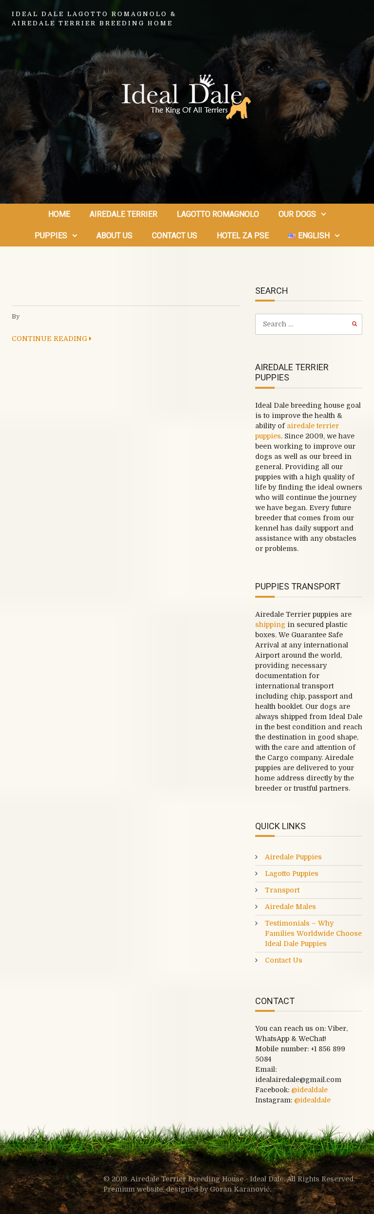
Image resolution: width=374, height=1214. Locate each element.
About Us (114, 235)
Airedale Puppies (293, 857)
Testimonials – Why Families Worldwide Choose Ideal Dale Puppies (313, 933)
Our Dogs (297, 214)
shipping (270, 624)
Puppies (51, 235)
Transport (282, 890)
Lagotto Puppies (291, 873)
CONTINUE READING (50, 338)
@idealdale (309, 1090)
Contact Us (174, 235)
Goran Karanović (240, 1189)
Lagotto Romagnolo (218, 214)
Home (59, 214)
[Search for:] (308, 324)
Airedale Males (290, 906)
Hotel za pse (243, 235)
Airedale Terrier (123, 214)
